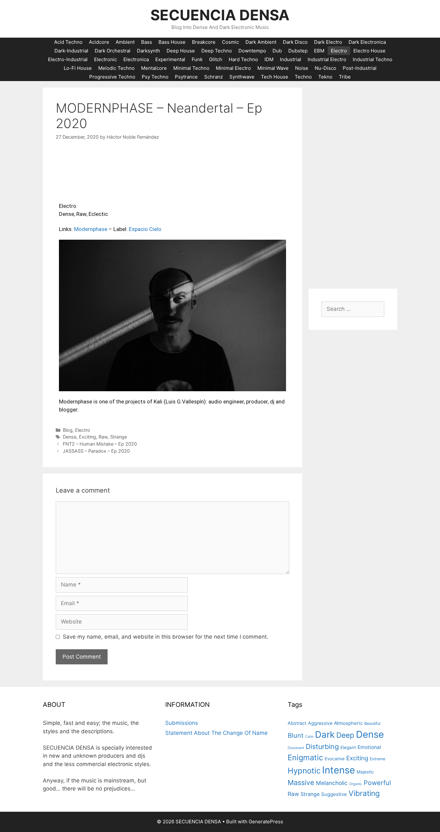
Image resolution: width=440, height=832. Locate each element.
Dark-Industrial (71, 51)
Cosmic (230, 42)
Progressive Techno (112, 77)
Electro (339, 51)
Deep (345, 735)
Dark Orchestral (112, 51)
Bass (146, 42)
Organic (355, 784)
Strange (118, 436)
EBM (319, 51)
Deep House (181, 51)
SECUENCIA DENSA (220, 15)
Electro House (369, 51)
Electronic (105, 59)
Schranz (213, 77)
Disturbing (322, 746)
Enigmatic (305, 757)
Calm (309, 737)
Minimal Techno (191, 68)
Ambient (125, 42)
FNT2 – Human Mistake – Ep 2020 (100, 444)
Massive (301, 782)
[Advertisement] (353, 184)
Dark (325, 734)
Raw (103, 436)
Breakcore (203, 42)
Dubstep (298, 51)
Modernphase (90, 229)
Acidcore (99, 42)
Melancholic (332, 783)
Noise (301, 68)
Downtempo (252, 51)
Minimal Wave (273, 68)
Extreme (377, 758)
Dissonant (296, 748)
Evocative (335, 758)
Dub (277, 51)
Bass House (172, 42)
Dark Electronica (367, 42)
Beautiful (372, 723)
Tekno (325, 77)
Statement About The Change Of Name (216, 733)
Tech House (274, 77)
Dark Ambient (260, 42)
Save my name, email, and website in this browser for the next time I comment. (165, 636)
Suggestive (334, 794)
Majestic (365, 771)
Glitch (215, 59)
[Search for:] (352, 309)
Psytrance (186, 77)
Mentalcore (154, 68)
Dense (69, 436)
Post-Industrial (360, 68)
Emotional (369, 747)
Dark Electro (328, 42)
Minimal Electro (233, 68)
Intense (338, 770)
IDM (268, 59)
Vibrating (364, 793)
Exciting (87, 436)
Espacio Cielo (145, 229)
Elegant (348, 747)
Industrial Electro (327, 59)
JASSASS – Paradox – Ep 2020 (96, 451)
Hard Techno (243, 59)
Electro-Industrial (68, 59)
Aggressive (320, 723)
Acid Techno (68, 42)
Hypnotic (304, 770)
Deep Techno (216, 51)
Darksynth (148, 51)
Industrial (290, 59)
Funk (197, 59)
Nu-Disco (325, 68)
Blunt (295, 735)
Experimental (170, 59)
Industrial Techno (372, 59)
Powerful (377, 783)
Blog (67, 430)
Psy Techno (155, 77)
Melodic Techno (116, 68)
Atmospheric (348, 723)
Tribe (345, 77)
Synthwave (241, 77)
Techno (303, 77)
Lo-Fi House (78, 68)
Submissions (181, 723)
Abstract (297, 723)
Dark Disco (295, 42)
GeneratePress (266, 821)
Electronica (136, 59)
